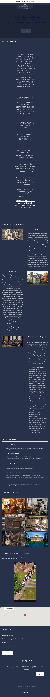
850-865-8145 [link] (6, 643)
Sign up (40, 674)
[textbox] (20, 674)
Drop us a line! (7, 653)
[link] (25, 4)
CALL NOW (26, 31)
